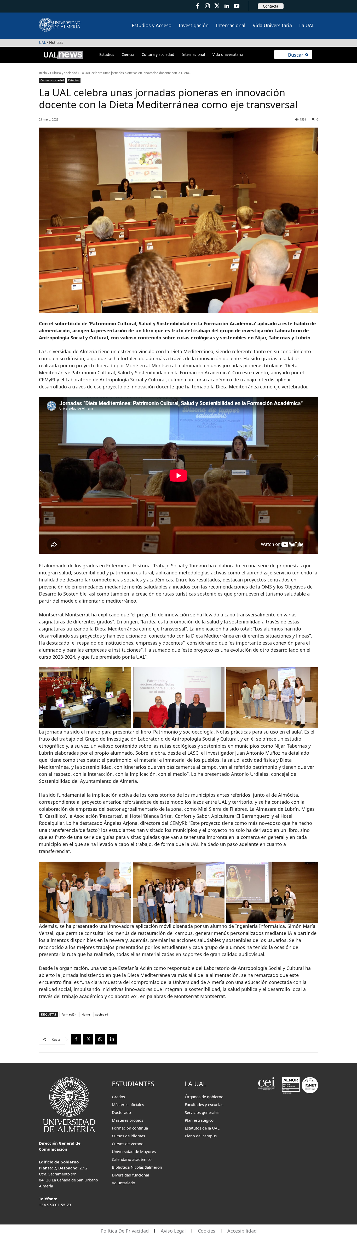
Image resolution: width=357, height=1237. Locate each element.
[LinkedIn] (227, 6)
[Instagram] (207, 6)
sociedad (101, 1014)
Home (86, 1014)
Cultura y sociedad (63, 73)
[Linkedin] (112, 1039)
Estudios (73, 80)
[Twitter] (217, 6)
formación (68, 1014)
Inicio (43, 73)
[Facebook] (197, 6)
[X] (88, 1039)
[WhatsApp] (100, 1039)
